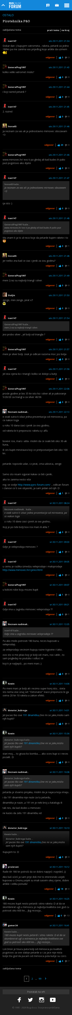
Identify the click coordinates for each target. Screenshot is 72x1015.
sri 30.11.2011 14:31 (59, 710)
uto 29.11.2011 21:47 (59, 178)
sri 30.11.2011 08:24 (59, 503)
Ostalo (8, 15)
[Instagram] (41, 1000)
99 (40, 978)
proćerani (13, 867)
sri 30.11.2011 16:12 (59, 867)
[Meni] (67, 5)
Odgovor (50, 57)
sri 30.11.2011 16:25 (59, 899)
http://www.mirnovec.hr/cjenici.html (22, 570)
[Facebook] (19, 1000)
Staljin (11, 295)
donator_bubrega (17, 710)
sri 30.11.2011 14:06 (59, 684)
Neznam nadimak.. (18, 412)
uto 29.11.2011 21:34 (59, 41)
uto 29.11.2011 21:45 (59, 107)
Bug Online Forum (15, 5)
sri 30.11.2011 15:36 (59, 733)
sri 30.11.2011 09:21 (59, 604)
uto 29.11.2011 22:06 (59, 389)
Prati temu (53, 30)
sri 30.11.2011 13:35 (59, 624)
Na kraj (65, 30)
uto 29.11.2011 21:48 (59, 218)
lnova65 (12, 126)
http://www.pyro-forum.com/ (34, 484)
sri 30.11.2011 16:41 (59, 925)
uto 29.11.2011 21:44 (59, 87)
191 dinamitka (31, 715)
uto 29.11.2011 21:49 (59, 276)
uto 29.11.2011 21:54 (59, 318)
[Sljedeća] (45, 979)
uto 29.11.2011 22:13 (59, 412)
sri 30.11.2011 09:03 (59, 542)
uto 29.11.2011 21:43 (59, 67)
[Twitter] (30, 1000)
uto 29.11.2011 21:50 (59, 295)
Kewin (11, 684)
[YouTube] (53, 1000)
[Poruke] (57, 5)
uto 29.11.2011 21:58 (59, 369)
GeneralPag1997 (17, 67)
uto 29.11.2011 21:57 (59, 349)
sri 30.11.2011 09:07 (59, 585)
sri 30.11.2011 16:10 (59, 828)
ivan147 (12, 41)
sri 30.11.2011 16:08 (59, 772)
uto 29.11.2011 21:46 (59, 126)
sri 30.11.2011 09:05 (59, 562)
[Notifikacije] (47, 5)
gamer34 (13, 925)
